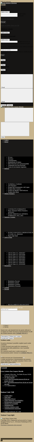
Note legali (7, 397)
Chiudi (3, 60)
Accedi (3, 5)
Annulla (3, 105)
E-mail (20, 41)
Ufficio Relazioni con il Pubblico (13, 400)
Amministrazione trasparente (12, 408)
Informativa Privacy (10, 399)
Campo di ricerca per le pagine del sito (12, 307)
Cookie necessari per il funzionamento (12, 357)
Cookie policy (8, 395)
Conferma (9, 105)
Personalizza (4, 336)
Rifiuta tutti (15, 336)
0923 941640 (11, 377)
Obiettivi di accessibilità (11, 403)
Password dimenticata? (7, 19)
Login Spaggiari (14, 48)
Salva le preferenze (15, 364)
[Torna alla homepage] (17, 107)
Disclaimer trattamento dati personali (11, 425)
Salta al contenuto (6, 1)
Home (6, 325)
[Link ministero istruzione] (9, 3)
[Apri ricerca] (19, 115)
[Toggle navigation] (15, 129)
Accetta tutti (7, 338)
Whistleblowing (8, 405)
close (2, 137)
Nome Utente (22, 14)
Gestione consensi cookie (11, 407)
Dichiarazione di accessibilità (12, 402)
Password (20, 15)
